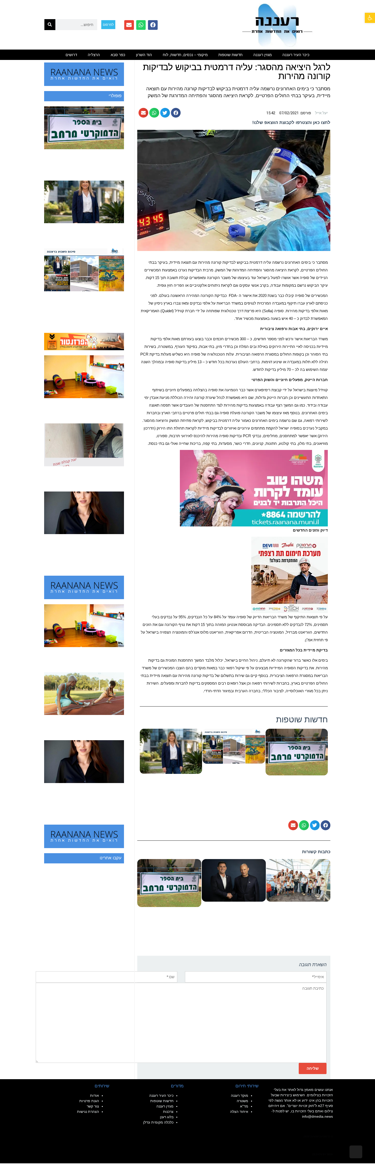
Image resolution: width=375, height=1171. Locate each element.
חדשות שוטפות (230, 55)
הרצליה (94, 55)
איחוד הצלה (239, 1112)
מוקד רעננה (239, 1095)
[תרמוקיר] (289, 574)
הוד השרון (144, 55)
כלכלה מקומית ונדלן (158, 1122)
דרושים (71, 55)
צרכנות (168, 1112)
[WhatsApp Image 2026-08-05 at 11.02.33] (254, 488)
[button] (370, 18)
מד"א (244, 1106)
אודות (94, 1095)
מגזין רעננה (262, 55)
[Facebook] (153, 25)
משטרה (242, 1101)
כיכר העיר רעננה (295, 55)
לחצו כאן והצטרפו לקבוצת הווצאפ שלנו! (291, 122)
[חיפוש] (49, 24)
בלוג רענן (166, 1117)
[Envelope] (129, 25)
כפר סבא (118, 55)
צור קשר (93, 1106)
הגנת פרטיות (89, 1101)
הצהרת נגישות (88, 1112)
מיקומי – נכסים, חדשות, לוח (185, 55)
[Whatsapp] (141, 25)
